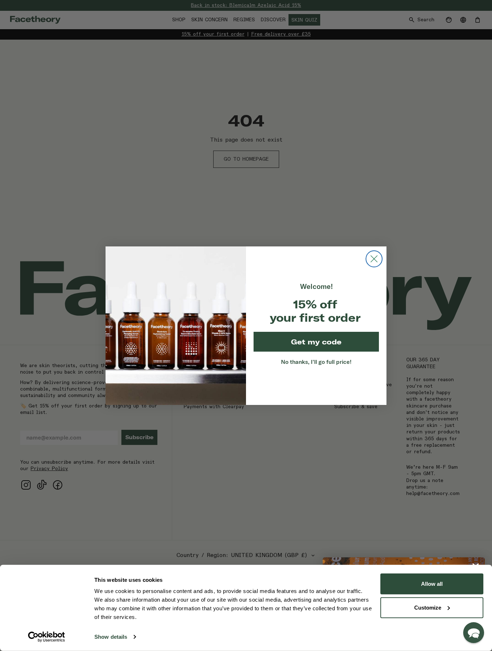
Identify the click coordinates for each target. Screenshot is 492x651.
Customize (427, 607)
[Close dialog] (374, 259)
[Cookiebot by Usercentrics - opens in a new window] (46, 637)
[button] (473, 632)
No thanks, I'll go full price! (316, 361)
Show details (110, 637)
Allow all (432, 584)
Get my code (316, 341)
